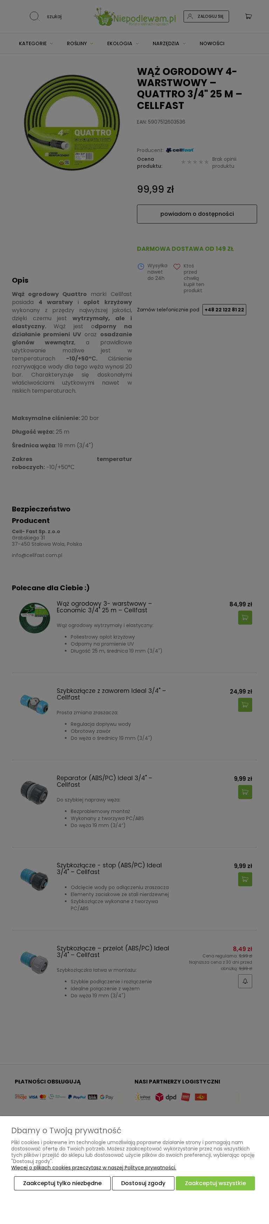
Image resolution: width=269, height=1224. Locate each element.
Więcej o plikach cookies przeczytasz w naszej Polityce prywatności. (93, 1167)
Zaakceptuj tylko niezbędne (62, 1183)
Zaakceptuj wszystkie (215, 1183)
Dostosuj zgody (143, 1183)
